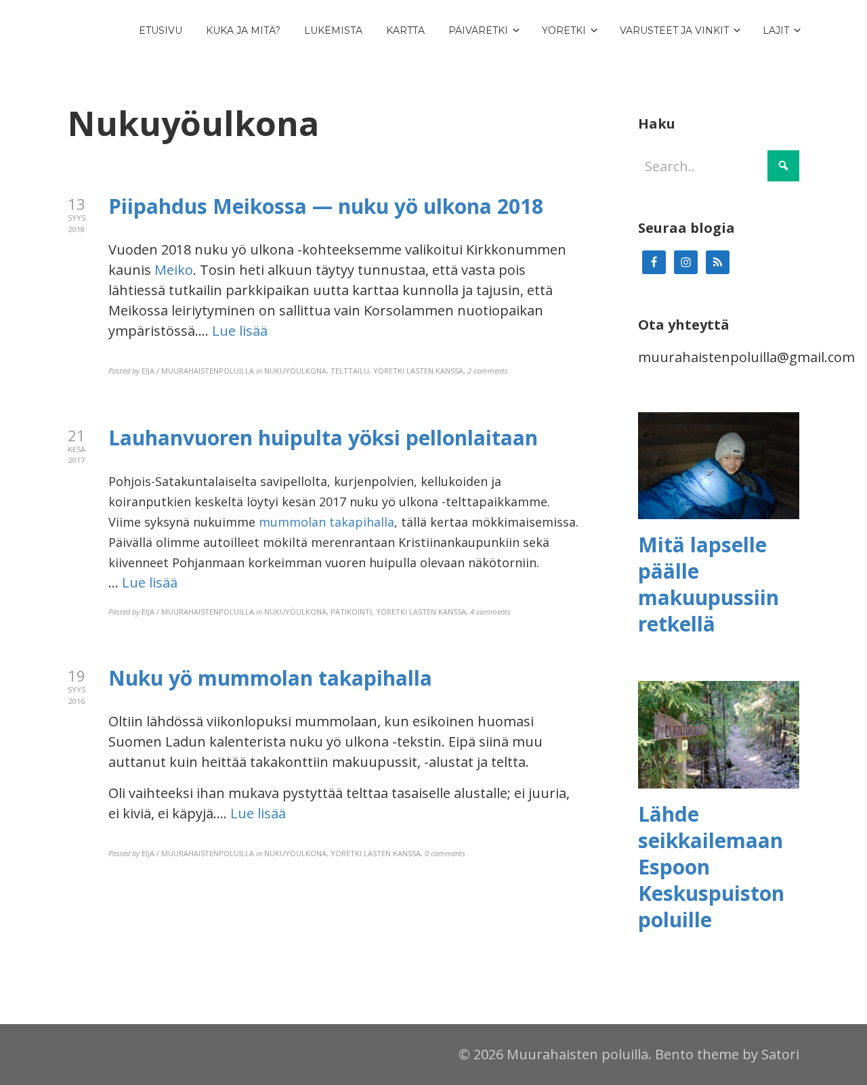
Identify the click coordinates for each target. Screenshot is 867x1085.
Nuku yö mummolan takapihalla (270, 678)
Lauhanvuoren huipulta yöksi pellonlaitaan (323, 437)
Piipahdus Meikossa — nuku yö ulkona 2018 (325, 206)
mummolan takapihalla (326, 522)
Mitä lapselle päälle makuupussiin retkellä (708, 584)
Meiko (173, 270)
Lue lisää (240, 331)
